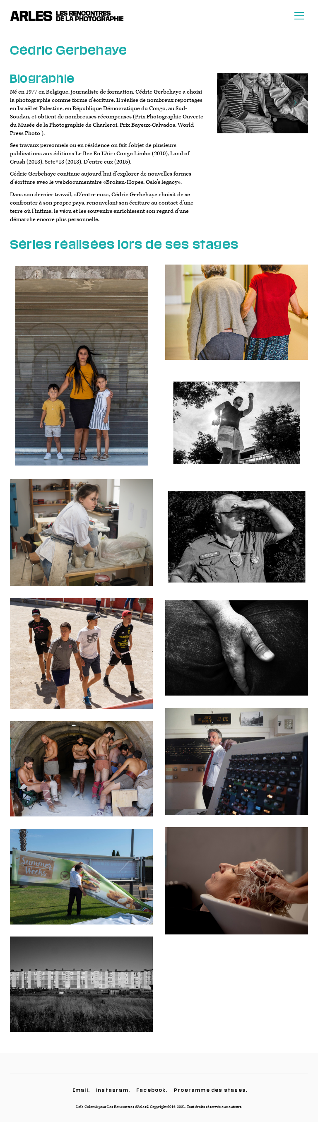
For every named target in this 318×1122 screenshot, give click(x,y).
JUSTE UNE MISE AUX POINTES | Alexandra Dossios (237, 887)
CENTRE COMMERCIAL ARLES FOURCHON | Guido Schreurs (81, 883)
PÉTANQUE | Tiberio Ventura (237, 429)
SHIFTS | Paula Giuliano (81, 660)
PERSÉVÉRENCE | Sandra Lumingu (81, 539)
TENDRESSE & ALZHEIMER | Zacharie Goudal (237, 318)
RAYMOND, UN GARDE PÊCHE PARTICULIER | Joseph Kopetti (236, 543)
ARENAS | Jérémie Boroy (81, 775)
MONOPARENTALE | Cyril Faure (81, 372)
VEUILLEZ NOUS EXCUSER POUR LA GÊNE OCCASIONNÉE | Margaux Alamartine (237, 768)
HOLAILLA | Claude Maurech (81, 990)
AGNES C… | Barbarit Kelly (236, 654)
